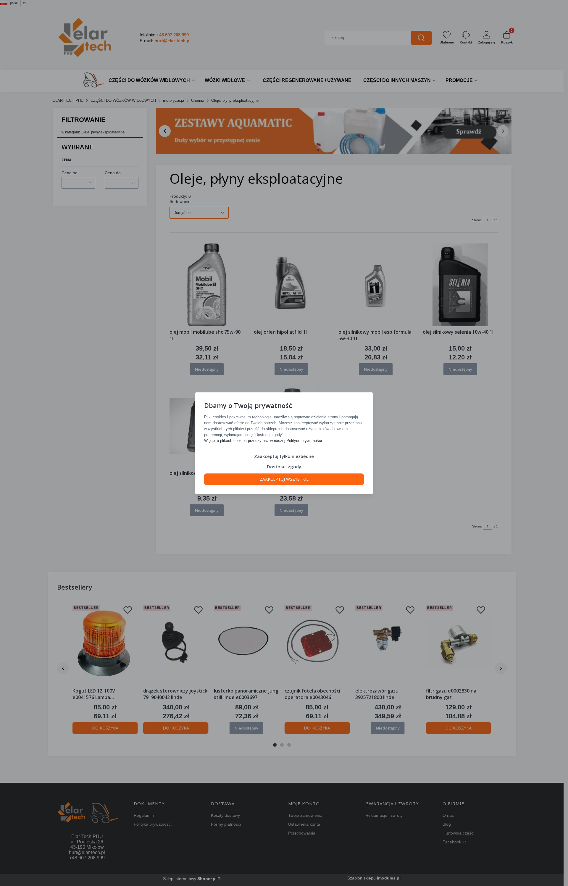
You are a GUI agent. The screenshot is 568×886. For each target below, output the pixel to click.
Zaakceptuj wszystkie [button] (284, 479)
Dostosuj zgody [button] (284, 466)
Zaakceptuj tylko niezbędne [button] (284, 456)
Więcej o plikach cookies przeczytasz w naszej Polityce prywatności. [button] (263, 440)
